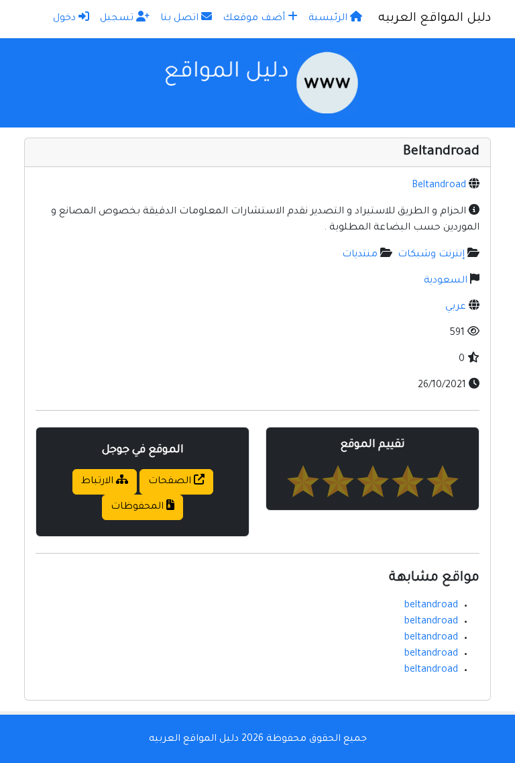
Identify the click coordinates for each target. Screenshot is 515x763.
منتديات (360, 255)
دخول (65, 18)
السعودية (445, 281)
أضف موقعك (255, 18)
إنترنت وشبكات (431, 255)
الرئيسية (329, 18)
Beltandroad (439, 186)
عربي (455, 307)
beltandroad (431, 606)
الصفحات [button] (171, 481)
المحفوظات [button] (138, 507)
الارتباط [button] (98, 481)
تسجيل (118, 18)
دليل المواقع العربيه (434, 19)
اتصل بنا (180, 18)
